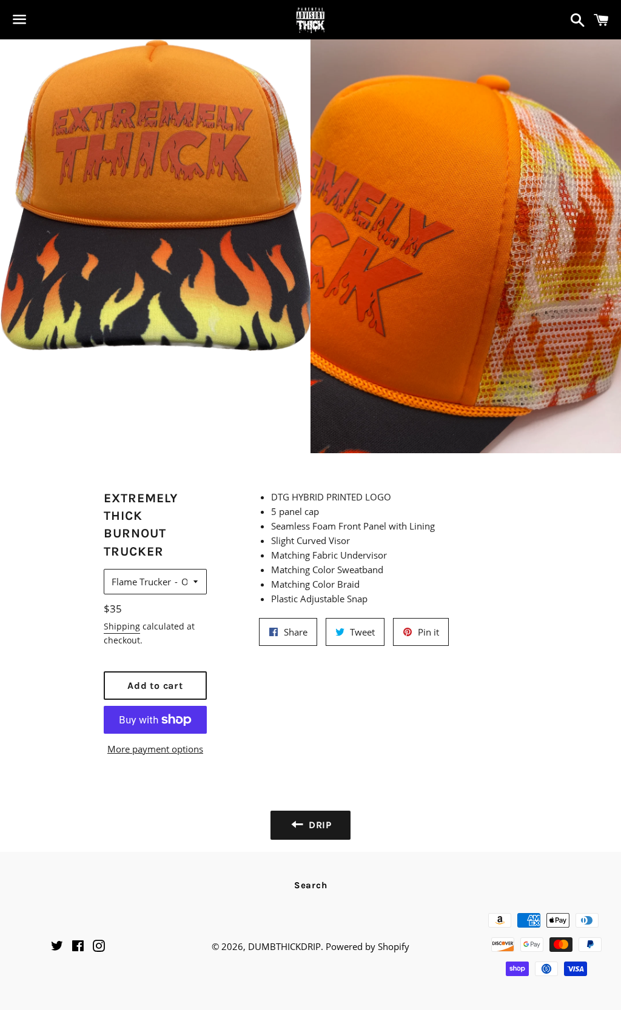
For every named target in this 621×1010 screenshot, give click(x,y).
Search (310, 885)
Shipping (122, 626)
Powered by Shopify (367, 946)
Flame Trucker (141, 582)
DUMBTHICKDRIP (284, 946)
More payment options (155, 749)
